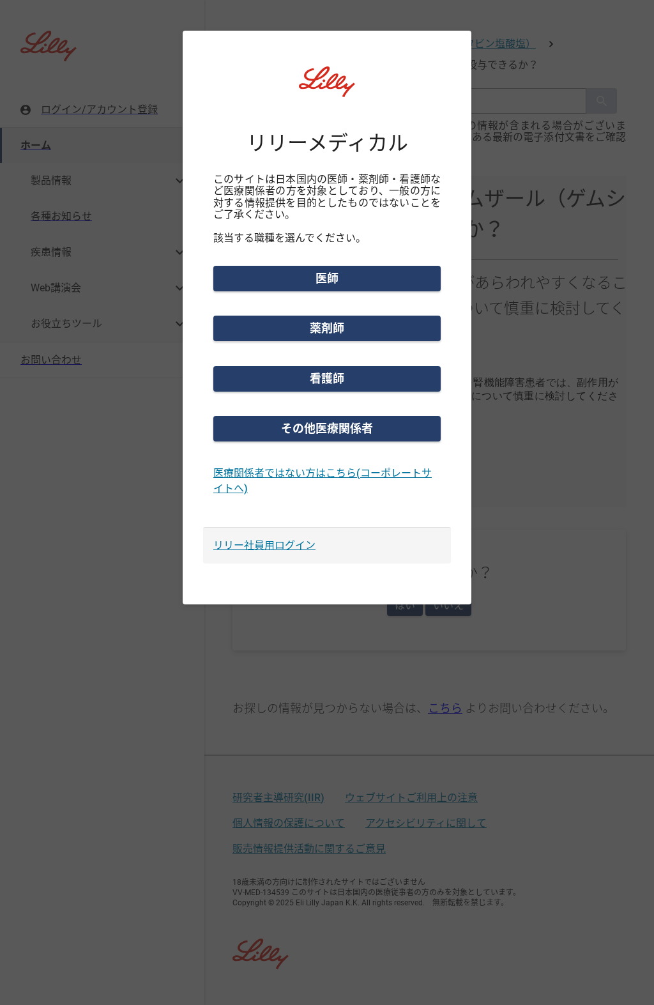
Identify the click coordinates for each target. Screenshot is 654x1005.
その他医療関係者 (327, 428)
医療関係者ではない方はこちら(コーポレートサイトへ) (322, 481)
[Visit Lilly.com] (327, 89)
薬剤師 (327, 328)
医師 (327, 278)
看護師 (327, 378)
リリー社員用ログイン (264, 545)
